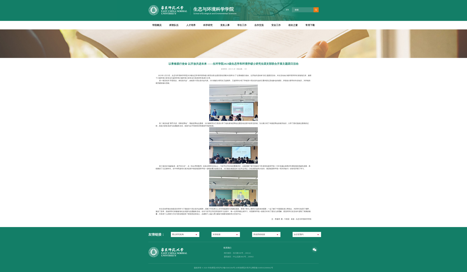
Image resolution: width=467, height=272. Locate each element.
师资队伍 (174, 25)
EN (287, 10)
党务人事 (225, 25)
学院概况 (157, 25)
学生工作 (242, 25)
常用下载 (310, 25)
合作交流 (259, 25)
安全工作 (276, 25)
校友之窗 (293, 25)
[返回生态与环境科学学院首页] (168, 248)
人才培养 (191, 25)
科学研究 (208, 25)
